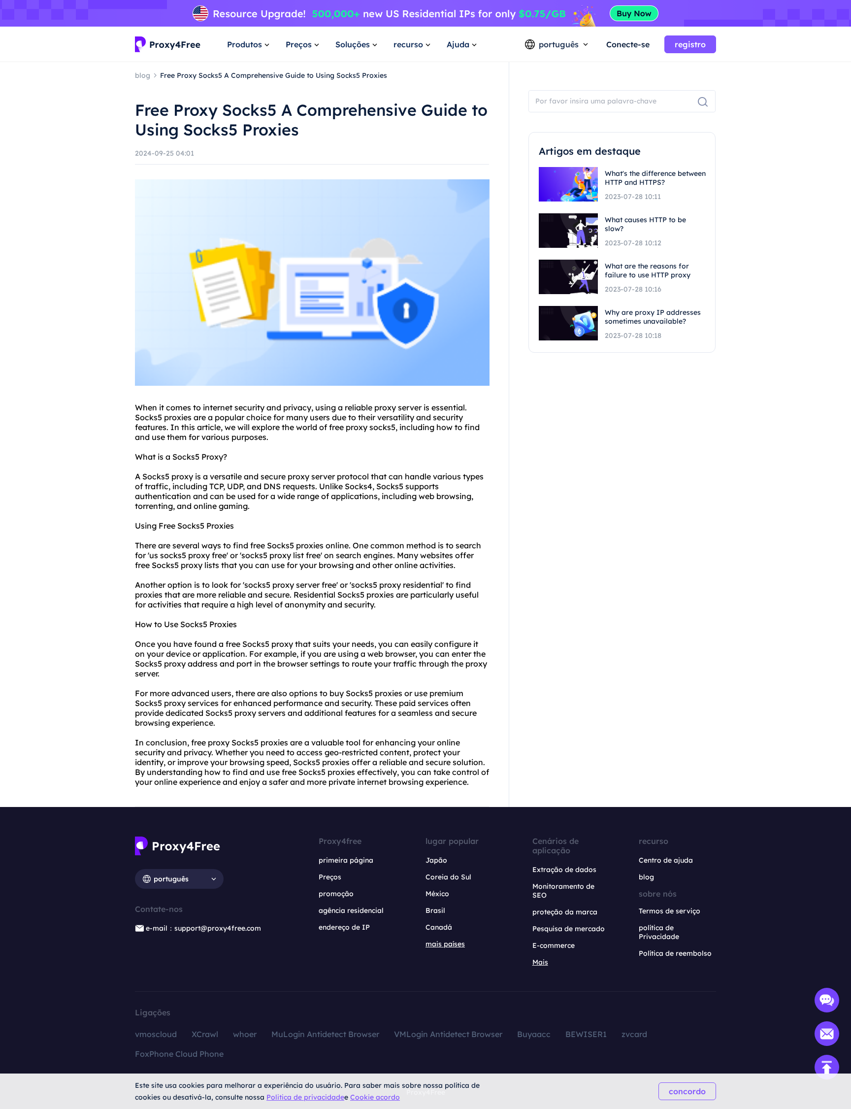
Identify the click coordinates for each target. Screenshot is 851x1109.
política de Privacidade (659, 932)
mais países (445, 944)
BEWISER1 (586, 1034)
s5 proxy (177, 476)
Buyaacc (534, 1034)
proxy (385, 407)
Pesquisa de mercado (568, 928)
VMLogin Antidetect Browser (448, 1034)
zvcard (634, 1034)
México (437, 893)
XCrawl (205, 1034)
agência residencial (351, 910)
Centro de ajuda (666, 860)
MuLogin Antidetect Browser (325, 1034)
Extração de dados (564, 869)
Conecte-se (628, 44)
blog (646, 877)
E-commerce (553, 945)
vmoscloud (156, 1034)
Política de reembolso (675, 953)
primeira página (346, 860)
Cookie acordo (375, 1097)
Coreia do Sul (448, 877)
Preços (330, 877)
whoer (245, 1034)
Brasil (435, 910)
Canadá (439, 927)
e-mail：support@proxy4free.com (203, 928)
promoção (336, 893)
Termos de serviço (669, 911)
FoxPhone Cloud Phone (179, 1054)
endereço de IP (344, 927)
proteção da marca (564, 911)
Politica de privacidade (305, 1097)
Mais (540, 962)
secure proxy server (298, 476)
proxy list (286, 555)
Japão (436, 860)
